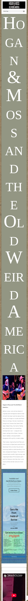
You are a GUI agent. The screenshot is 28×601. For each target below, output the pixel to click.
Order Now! (14, 490)
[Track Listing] (14, 553)
